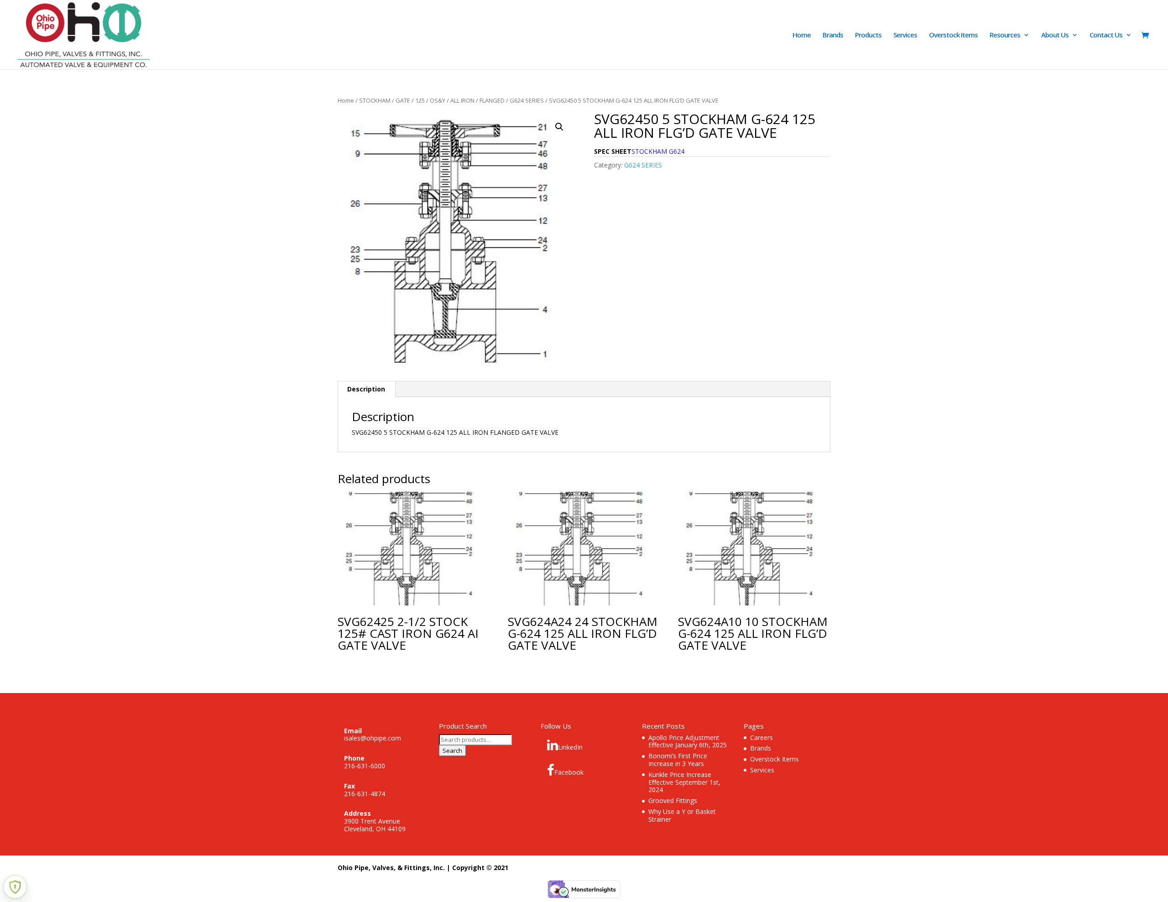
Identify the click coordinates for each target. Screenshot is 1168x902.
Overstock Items (953, 35)
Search (452, 750)
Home (802, 35)
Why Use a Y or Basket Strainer (682, 815)
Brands (833, 35)
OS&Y (437, 100)
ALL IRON (462, 100)
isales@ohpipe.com (372, 738)
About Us (1055, 35)
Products (868, 35)
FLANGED (492, 100)
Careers (761, 737)
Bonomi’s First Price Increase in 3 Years (677, 759)
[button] (559, 127)
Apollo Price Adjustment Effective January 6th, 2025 (687, 741)
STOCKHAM (375, 100)
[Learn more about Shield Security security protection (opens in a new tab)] (15, 887)
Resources (1005, 35)
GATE (403, 100)
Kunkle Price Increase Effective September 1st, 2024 (684, 782)
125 (420, 100)
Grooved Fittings (672, 800)
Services (905, 35)
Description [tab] (366, 389)
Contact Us (1106, 35)
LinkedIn (570, 747)
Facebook (569, 772)
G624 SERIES (527, 100)
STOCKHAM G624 (657, 151)
